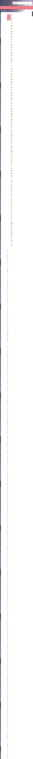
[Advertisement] (17, 43)
